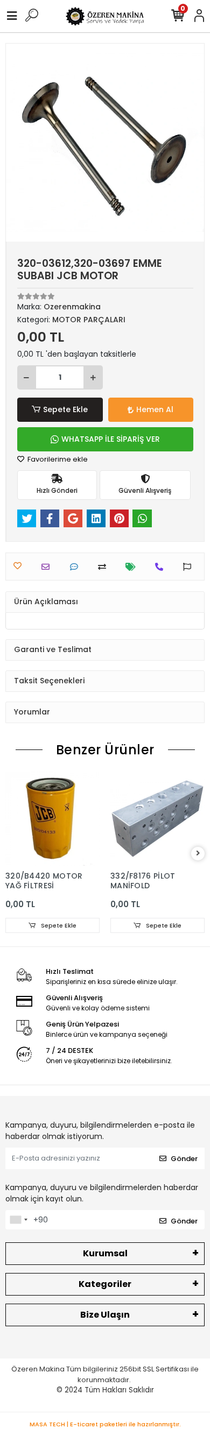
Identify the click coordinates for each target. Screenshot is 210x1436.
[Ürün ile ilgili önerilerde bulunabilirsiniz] (189, 567)
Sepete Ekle (65, 409)
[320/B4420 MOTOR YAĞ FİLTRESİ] (52, 819)
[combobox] (18, 1220)
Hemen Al (154, 409)
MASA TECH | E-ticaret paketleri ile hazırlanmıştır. (105, 1424)
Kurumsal (105, 1253)
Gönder (184, 1159)
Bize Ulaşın (105, 1314)
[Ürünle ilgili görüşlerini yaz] (76, 567)
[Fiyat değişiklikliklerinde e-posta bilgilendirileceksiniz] (133, 567)
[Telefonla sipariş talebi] (161, 567)
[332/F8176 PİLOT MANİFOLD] (157, 819)
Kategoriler (105, 1284)
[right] (198, 854)
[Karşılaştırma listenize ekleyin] (104, 567)
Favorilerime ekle (57, 459)
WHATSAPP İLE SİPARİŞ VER (110, 439)
